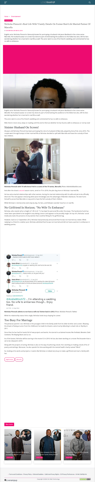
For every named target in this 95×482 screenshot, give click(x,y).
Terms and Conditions (15, 474)
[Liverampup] (48, 2)
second (21, 190)
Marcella (19, 359)
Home (6, 16)
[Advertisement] (47, 58)
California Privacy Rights (52, 474)
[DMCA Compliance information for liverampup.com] (85, 480)
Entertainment (16, 16)
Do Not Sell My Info (81, 474)
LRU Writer (9, 30)
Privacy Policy (27, 474)
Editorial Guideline (38, 474)
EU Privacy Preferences (67, 474)
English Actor (9, 359)
